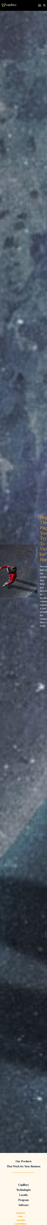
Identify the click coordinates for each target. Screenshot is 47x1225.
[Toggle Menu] (40, 5)
